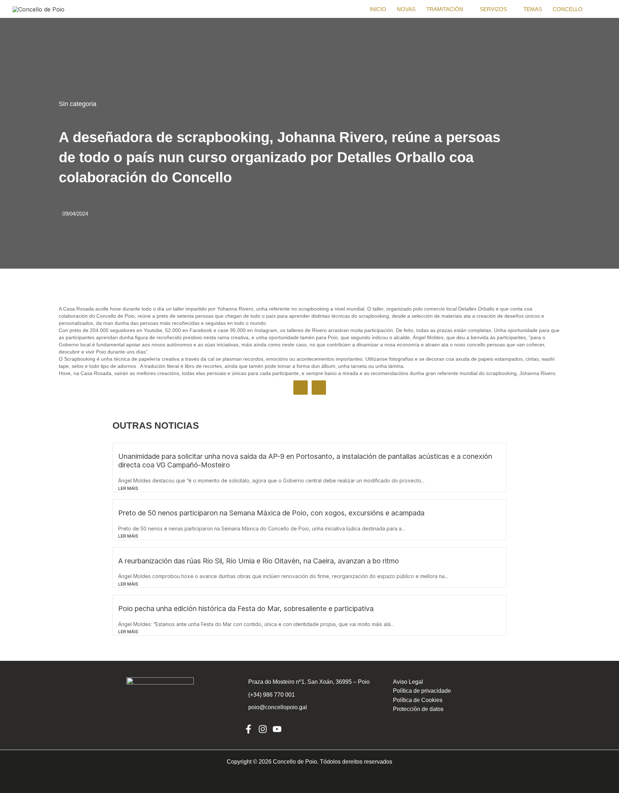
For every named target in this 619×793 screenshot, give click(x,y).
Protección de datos (418, 709)
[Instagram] (262, 729)
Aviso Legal (408, 682)
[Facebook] (248, 729)
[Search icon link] (603, 9)
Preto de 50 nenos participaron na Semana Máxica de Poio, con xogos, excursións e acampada (271, 513)
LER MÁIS (128, 488)
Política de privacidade (422, 691)
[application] (466, 9)
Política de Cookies (417, 700)
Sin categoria (77, 103)
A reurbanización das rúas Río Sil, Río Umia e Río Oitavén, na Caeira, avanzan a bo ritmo (258, 561)
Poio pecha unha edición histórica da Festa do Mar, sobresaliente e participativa (246, 608)
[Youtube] (277, 729)
